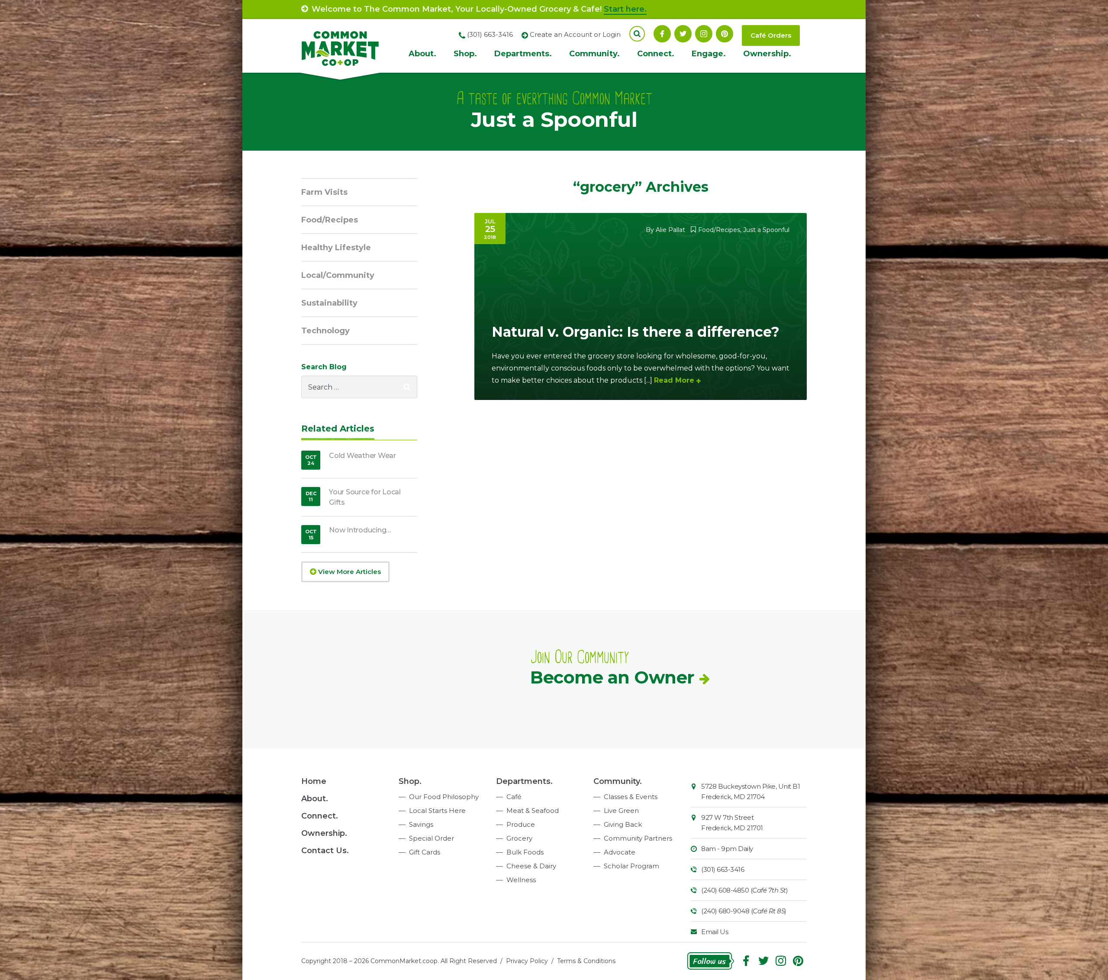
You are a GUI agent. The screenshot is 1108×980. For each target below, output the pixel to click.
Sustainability (329, 303)
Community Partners (638, 838)
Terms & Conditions (586, 961)
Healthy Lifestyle (336, 247)
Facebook (662, 33)
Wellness (521, 880)
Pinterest (724, 33)
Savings (421, 824)
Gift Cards (424, 852)
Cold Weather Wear (362, 455)
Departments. (523, 53)
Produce (520, 824)
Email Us (714, 932)
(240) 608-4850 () (744, 890)
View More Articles (348, 571)
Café (514, 797)
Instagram (703, 33)
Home (313, 781)
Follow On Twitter (683, 33)
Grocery (519, 838)
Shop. (465, 53)
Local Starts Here (437, 810)
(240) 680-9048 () (743, 911)
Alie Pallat (670, 230)
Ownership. (767, 53)
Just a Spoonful (766, 230)
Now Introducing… (360, 530)
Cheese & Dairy (531, 866)
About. (422, 53)
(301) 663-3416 (722, 869)
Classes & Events (630, 797)
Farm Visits (324, 192)
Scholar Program (631, 866)
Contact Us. (325, 850)
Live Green (621, 810)
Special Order (431, 838)
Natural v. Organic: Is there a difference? (635, 331)
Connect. (655, 53)
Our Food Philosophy (444, 797)
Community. (594, 53)
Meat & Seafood (532, 810)
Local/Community (337, 275)
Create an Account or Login (575, 34)
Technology (325, 330)
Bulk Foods (525, 852)
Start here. (625, 9)
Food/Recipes (719, 230)
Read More (674, 380)
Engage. (709, 53)
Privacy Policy (527, 961)
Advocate (619, 852)
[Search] (406, 387)
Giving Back (623, 824)
